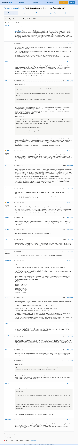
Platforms (50, 2)
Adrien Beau (8, 335)
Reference (70, 26)
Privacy (26, 444)
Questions (17, 8)
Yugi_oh (7, 25)
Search (40, 13)
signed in (33, 440)
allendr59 (7, 217)
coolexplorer (8, 419)
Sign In (72, 2)
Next (18, 437)
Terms (30, 444)
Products (22, 2)
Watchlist (25, 13)
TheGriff (7, 349)
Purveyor (7, 43)
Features (35, 2)
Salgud (6, 61)
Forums (7, 8)
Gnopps (7, 187)
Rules (68, 13)
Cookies (35, 444)
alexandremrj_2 (9, 260)
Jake (7, 150)
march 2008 (18, 31)
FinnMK (6, 165)
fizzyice (7, 229)
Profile (54, 13)
